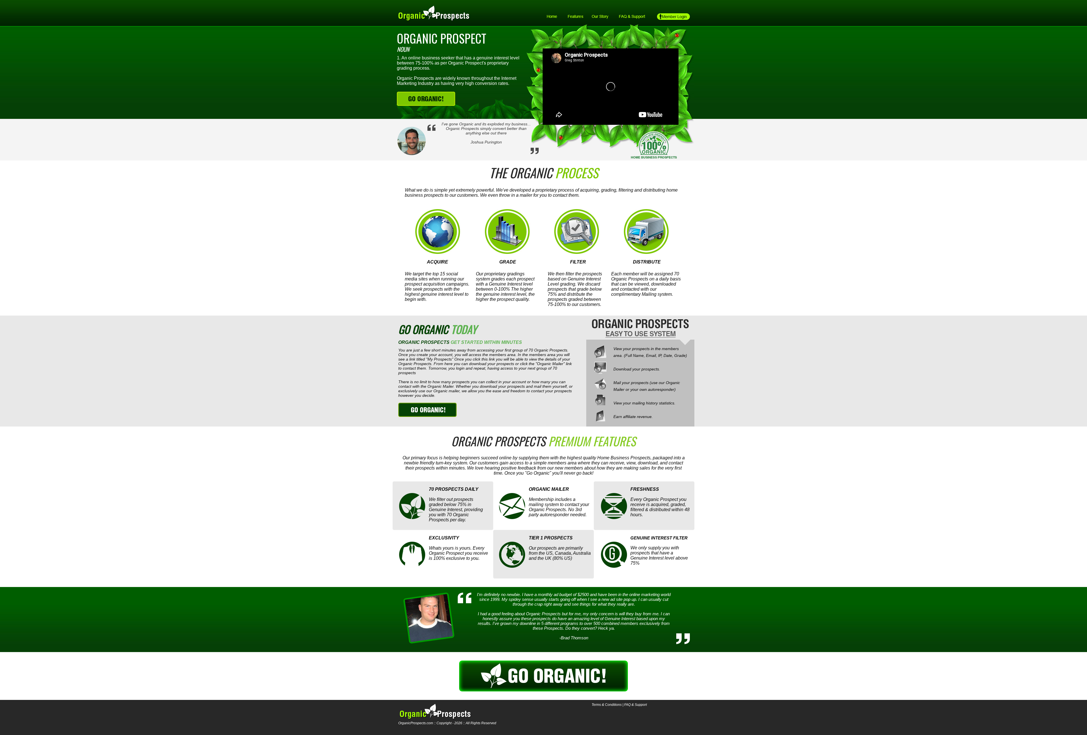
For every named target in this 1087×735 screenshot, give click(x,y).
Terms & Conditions (607, 705)
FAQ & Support (635, 705)
